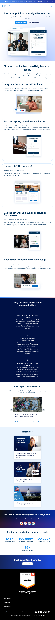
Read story (18, 422)
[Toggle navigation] (51, 6)
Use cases (7, 602)
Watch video (36, 422)
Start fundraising (21, 22)
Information (7, 598)
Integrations (7, 606)
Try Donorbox (27, 564)
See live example (34, 22)
